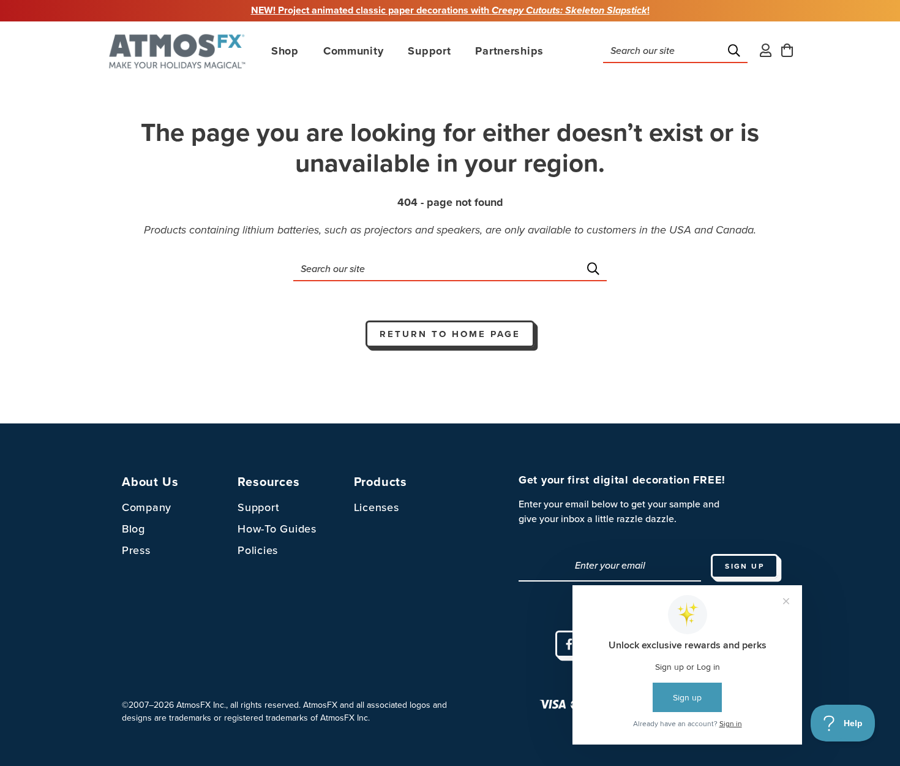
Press (136, 550)
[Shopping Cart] (787, 51)
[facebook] (568, 644)
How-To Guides (277, 529)
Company (146, 507)
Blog (133, 529)
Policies (258, 550)
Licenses (376, 507)
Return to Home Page (450, 333)
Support (258, 507)
